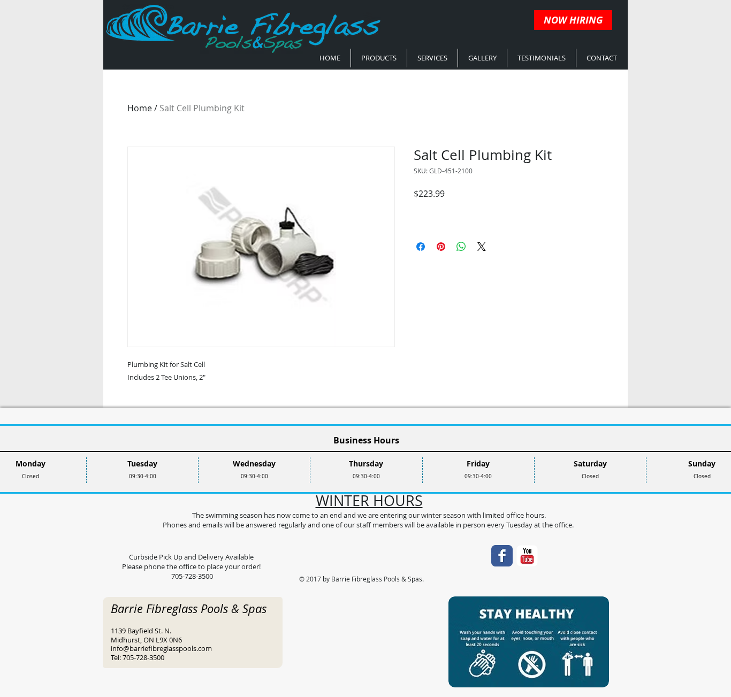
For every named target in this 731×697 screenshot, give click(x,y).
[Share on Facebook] (420, 246)
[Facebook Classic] (502, 555)
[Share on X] (481, 246)
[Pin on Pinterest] (441, 246)
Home (139, 108)
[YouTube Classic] (527, 555)
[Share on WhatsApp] (461, 246)
